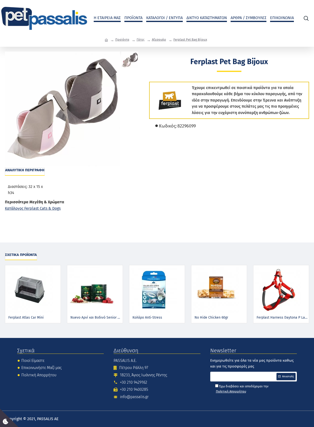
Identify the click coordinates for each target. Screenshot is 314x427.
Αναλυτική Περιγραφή (24, 170)
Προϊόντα (122, 39)
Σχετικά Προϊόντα (21, 255)
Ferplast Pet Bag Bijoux (190, 39)
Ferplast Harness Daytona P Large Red (282, 317)
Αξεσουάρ (159, 39)
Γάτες (140, 39)
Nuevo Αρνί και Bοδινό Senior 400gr (95, 317)
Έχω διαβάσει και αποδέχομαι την (242, 388)
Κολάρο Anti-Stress (147, 317)
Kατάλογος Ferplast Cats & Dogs (33, 208)
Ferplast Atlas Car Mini (26, 317)
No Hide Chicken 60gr (211, 317)
